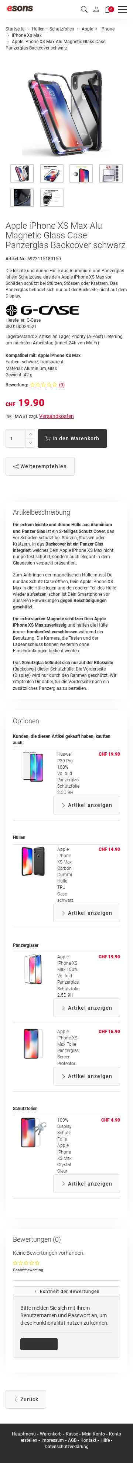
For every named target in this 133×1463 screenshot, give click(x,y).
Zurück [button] (28, 1399)
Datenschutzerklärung (67, 1446)
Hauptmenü (24, 1434)
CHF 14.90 (109, 849)
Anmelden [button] (42, 1344)
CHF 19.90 (109, 754)
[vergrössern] (66, 113)
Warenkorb (51, 1434)
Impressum (52, 1440)
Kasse (72, 1434)
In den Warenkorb (75, 438)
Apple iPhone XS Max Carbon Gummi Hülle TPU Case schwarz (65, 875)
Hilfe (105, 1440)
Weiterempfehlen (43, 466)
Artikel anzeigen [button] (89, 805)
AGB (72, 1440)
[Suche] (84, 9)
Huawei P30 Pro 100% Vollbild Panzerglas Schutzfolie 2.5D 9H (68, 773)
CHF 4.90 (110, 1120)
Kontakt (88, 1440)
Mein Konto (93, 1434)
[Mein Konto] (96, 9)
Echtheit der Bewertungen (69, 1291)
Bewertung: (17, 385)
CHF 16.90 (109, 1031)
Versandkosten (56, 416)
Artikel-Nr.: (16, 258)
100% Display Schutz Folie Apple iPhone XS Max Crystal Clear (64, 1146)
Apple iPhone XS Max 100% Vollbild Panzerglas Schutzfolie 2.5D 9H (68, 976)
